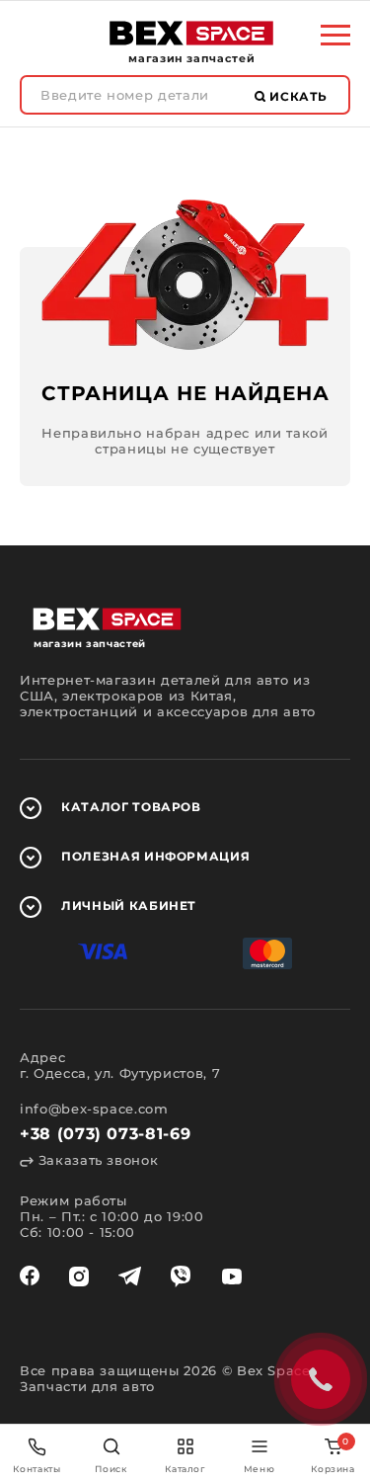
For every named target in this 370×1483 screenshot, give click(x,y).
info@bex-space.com (94, 1108)
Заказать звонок (96, 1160)
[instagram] (79, 1276)
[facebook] (29, 1276)
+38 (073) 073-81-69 (105, 1133)
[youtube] (232, 1276)
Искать (297, 96)
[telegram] (129, 1276)
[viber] (180, 1276)
